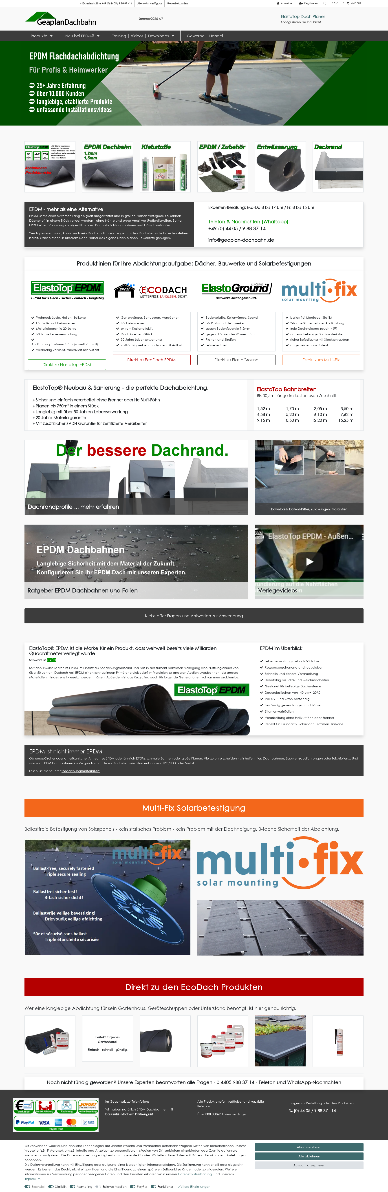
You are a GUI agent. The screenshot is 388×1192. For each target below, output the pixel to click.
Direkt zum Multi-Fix (321, 359)
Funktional (166, 1186)
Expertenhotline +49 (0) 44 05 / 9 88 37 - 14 (107, 3)
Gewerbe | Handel (205, 35)
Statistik (60, 1186)
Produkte (39, 35)
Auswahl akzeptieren (309, 1165)
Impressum (32, 1179)
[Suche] (324, 3)
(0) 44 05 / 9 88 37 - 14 (314, 1110)
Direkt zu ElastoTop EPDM (66, 364)
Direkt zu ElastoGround (236, 359)
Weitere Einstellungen (194, 1186)
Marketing (84, 1186)
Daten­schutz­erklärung (195, 1174)
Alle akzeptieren (309, 1147)
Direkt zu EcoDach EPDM (151, 359)
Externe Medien (114, 1186)
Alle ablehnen (309, 1156)
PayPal (142, 1186)
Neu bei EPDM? (80, 35)
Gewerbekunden (177, 3)
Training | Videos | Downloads (141, 35)
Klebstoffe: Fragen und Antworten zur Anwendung (194, 615)
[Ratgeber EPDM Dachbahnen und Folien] (136, 561)
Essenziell (38, 1186)
